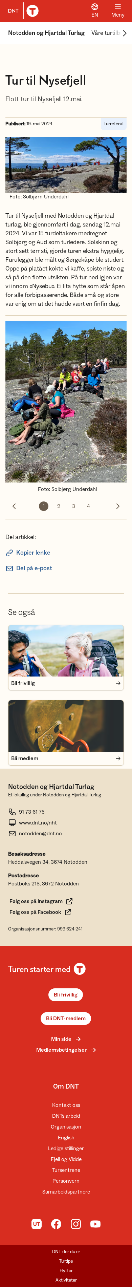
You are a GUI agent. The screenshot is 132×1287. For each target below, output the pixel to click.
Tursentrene (66, 1170)
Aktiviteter (66, 1280)
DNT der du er (66, 1252)
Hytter (66, 1271)
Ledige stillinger (66, 1148)
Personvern (66, 1181)
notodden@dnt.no (40, 833)
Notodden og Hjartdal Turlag (46, 33)
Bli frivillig (66, 994)
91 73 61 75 (32, 812)
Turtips (66, 1261)
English (66, 1137)
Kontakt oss (66, 1105)
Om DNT (66, 1086)
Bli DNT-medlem (66, 1018)
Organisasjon (66, 1126)
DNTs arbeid (66, 1116)
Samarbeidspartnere (66, 1191)
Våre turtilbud (109, 33)
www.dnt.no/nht (38, 822)
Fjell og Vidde (66, 1159)
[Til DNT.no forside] (22, 10)
